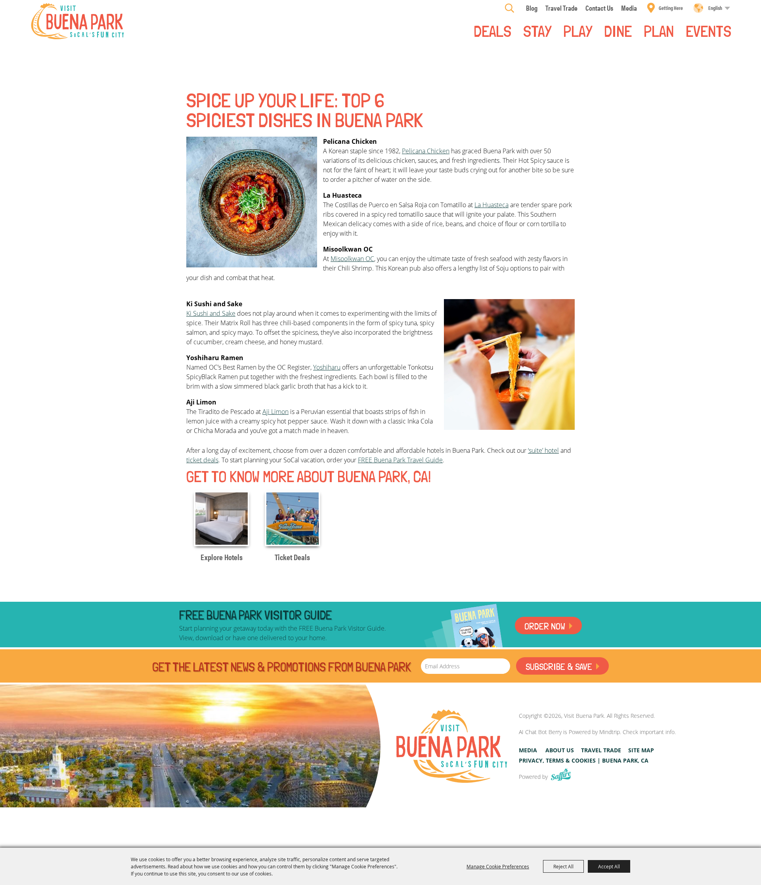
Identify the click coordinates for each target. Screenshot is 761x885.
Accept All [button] (609, 866)
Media (528, 750)
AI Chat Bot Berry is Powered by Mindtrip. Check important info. (597, 732)
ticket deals (202, 460)
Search (509, 8)
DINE (618, 30)
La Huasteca (491, 204)
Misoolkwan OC (352, 258)
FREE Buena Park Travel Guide (400, 460)
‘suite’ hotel (543, 450)
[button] (251, 202)
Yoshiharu (326, 367)
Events (708, 30)
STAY (537, 30)
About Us (559, 750)
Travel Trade (601, 750)
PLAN (659, 30)
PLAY (577, 30)
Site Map (641, 750)
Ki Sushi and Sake (210, 313)
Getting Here (671, 7)
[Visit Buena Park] (77, 21)
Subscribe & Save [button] (559, 666)
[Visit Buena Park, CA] (451, 746)
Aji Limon (275, 411)
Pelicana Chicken (425, 151)
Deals (492, 30)
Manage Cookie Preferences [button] (498, 866)
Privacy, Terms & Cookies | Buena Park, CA (583, 760)
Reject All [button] (563, 866)
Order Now (544, 626)
